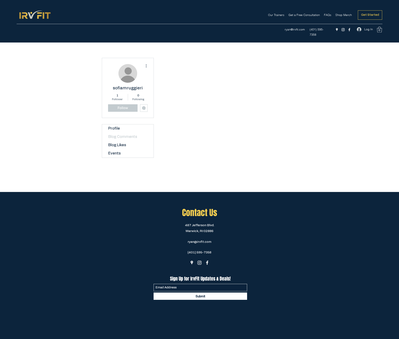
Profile (114, 128)
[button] (379, 30)
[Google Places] (337, 30)
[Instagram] (343, 30)
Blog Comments (122, 137)
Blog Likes (117, 145)
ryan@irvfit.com (295, 29)
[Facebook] (349, 30)
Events (114, 153)
